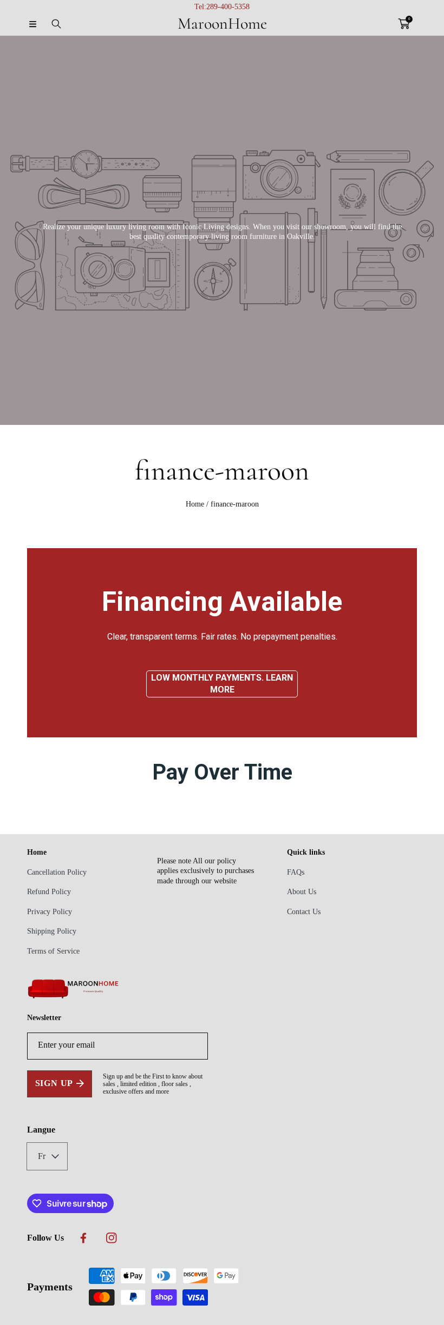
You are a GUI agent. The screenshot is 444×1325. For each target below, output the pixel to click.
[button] (32, 24)
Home (195, 504)
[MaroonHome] (73, 997)
